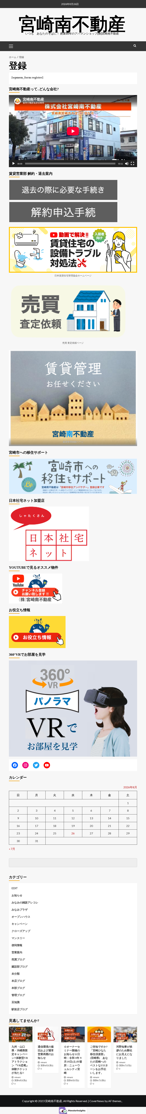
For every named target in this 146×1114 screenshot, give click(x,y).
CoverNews (96, 1101)
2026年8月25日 (20, 1080)
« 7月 (12, 848)
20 (91, 825)
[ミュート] (127, 163)
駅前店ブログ (20, 1009)
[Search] (135, 46)
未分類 (16, 973)
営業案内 (17, 952)
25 (54, 833)
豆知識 (16, 1002)
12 (73, 818)
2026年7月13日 (125, 1065)
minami (17, 1077)
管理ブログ (18, 995)
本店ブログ (18, 980)
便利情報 (17, 945)
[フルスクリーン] (132, 163)
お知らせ (17, 895)
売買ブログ (18, 959)
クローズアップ (21, 930)
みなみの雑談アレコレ (25, 902)
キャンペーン (20, 923)
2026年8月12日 (73, 1080)
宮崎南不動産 (72, 22)
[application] (73, 131)
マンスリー (18, 938)
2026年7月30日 (99, 1080)
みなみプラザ (20, 909)
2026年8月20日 (47, 1065)
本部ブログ (18, 987)
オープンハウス (21, 916)
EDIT (15, 888)
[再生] (13, 163)
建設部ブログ (20, 966)
